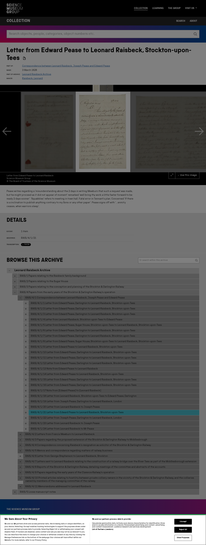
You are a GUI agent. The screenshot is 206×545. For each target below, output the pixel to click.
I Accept (183, 522)
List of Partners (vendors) (102, 529)
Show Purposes (183, 538)
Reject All (183, 530)
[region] (103, 530)
